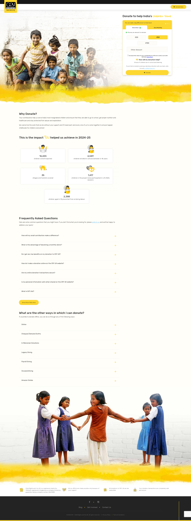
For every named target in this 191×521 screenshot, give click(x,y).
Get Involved (92, 507)
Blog (80, 507)
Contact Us (106, 507)
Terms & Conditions (119, 515)
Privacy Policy (107, 515)
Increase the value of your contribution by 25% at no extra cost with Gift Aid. (148, 56)
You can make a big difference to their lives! (138, 23)
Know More (150, 57)
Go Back (167, 22)
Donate (148, 72)
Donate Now (179, 7)
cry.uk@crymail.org (149, 68)
